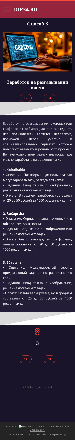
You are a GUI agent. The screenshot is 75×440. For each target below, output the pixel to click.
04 (49, 98)
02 (25, 98)
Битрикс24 (56, 434)
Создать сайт (37, 429)
